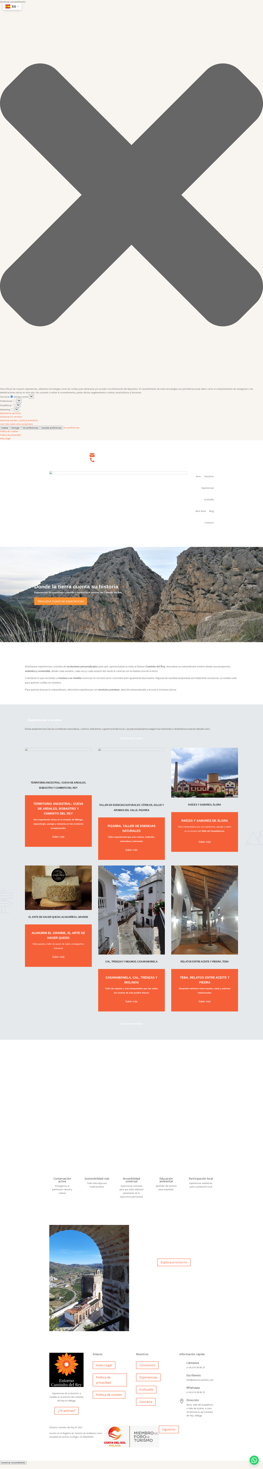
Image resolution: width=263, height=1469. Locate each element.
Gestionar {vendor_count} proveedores (19, 420)
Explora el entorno (174, 1262)
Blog (211, 511)
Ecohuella (209, 499)
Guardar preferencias (51, 427)
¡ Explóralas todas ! (131, 738)
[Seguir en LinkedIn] (205, 530)
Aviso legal (5, 438)
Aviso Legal (104, 1365)
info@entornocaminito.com (115, 454)
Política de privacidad (10, 435)
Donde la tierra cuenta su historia (76, 587)
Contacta (145, 1402)
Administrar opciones (10, 413)
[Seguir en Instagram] (211, 530)
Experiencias (208, 487)
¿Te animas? (66, 1411)
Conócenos (147, 1365)
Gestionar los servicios (11, 416)
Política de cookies (9, 431)
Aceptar (4, 427)
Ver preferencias (30, 427)
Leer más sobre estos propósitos (16, 424)
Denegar (15, 427)
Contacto (209, 522)
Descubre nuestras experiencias (61, 601)
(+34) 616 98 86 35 (108, 459)
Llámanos (192, 1363)
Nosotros (209, 476)
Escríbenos (193, 1375)
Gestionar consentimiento (13, 1462)
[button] (131, 195)
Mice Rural (200, 511)
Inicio (198, 476)
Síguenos (168, 1429)
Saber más (58, 836)
